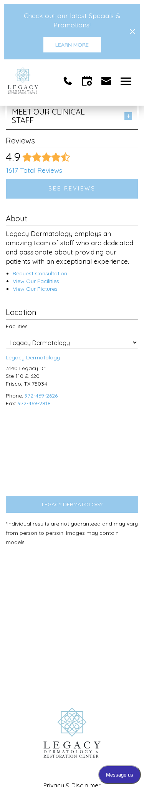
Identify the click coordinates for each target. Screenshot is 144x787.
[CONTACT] (106, 81)
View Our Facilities (36, 281)
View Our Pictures (35, 288)
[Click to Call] (68, 81)
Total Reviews (34, 170)
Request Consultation (40, 273)
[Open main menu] (127, 81)
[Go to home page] (33, 80)
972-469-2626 (41, 395)
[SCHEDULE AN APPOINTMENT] (87, 81)
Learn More (72, 44)
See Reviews (72, 188)
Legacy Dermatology (72, 504)
